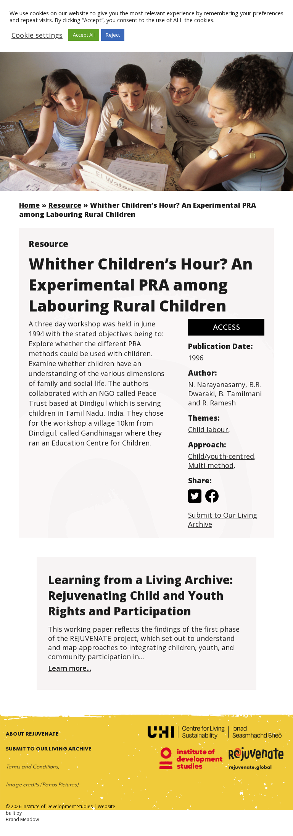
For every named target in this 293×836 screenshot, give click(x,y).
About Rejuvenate (32, 734)
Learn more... (69, 668)
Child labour (208, 429)
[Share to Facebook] (212, 497)
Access (226, 327)
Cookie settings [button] (37, 35)
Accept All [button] (84, 34)
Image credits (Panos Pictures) (42, 785)
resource (64, 205)
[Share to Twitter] (194, 497)
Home (29, 205)
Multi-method (210, 465)
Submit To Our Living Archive (49, 749)
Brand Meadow (22, 819)
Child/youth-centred (221, 456)
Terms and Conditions (32, 767)
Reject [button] (113, 34)
